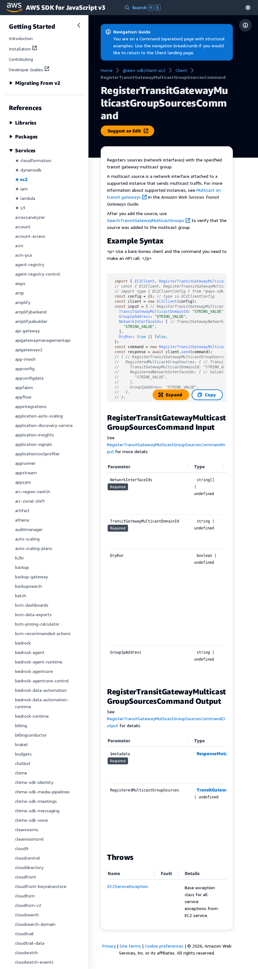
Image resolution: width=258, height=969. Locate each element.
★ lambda (25, 198)
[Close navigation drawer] (78, 25)
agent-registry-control (37, 274)
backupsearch (28, 586)
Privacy (109, 946)
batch (20, 595)
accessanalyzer (30, 217)
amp (19, 292)
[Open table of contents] (245, 25)
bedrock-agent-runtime (38, 661)
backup (22, 567)
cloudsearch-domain (35, 924)
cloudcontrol (27, 858)
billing (21, 725)
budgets (23, 753)
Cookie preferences (164, 946)
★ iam (21, 188)
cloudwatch (26, 952)
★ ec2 (21, 179)
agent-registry (29, 264)
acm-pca (23, 255)
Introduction (21, 38)
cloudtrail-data (29, 943)
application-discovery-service (44, 425)
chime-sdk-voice (31, 820)
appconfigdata (29, 378)
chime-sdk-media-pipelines (42, 791)
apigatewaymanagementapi (42, 340)
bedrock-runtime (32, 716)
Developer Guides (26, 69)
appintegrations (31, 406)
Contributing (21, 59)
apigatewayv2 (28, 349)
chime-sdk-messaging (37, 810)
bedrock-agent (29, 652)
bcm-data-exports (33, 614)
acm (19, 245)
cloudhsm (25, 895)
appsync (23, 482)
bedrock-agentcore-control (42, 680)
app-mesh (25, 359)
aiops (20, 283)
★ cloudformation (33, 160)
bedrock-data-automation (41, 690)
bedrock (23, 642)
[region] (167, 570)
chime (21, 772)
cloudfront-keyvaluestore (40, 886)
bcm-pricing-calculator (37, 624)
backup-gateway (31, 576)
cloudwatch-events (34, 962)
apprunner (25, 463)
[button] (247, 7)
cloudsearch (27, 914)
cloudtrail (24, 933)
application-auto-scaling (39, 415)
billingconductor (31, 735)
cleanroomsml (29, 839)
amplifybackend (31, 311)
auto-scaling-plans (33, 548)
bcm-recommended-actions (43, 633)
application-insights (34, 434)
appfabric (24, 387)
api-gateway (27, 330)
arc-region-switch (32, 491)
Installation (20, 48)
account (23, 226)
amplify (22, 302)
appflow (23, 397)
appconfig (25, 368)
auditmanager (29, 529)
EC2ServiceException (128, 886)
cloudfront (25, 876)
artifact (22, 510)
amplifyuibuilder (31, 321)
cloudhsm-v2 (28, 905)
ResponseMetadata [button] (217, 753)
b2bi (19, 557)
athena (22, 519)
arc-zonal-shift (30, 501)
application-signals (33, 444)
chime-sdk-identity (34, 782)
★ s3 (20, 207)
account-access (30, 236)
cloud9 (21, 848)
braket (21, 744)
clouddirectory (29, 867)
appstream (26, 472)
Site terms (130, 946)
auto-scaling (27, 538)
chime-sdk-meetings (36, 801)
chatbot (23, 763)
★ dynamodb (28, 169)
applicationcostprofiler (37, 453)
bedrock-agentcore (34, 671)
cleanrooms (26, 829)
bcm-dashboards (31, 605)
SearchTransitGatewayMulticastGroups (145, 220)
